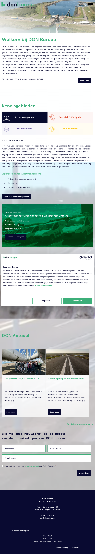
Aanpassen (45, 301)
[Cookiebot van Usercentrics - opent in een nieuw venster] (81, 258)
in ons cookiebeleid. (44, 286)
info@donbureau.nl (47, 518)
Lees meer (10, 412)
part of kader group (47, 501)
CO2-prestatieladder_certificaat (47, 541)
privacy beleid (32, 466)
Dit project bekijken (15, 237)
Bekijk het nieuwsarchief (79, 424)
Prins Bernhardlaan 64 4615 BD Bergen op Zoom (47, 508)
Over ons (84, 80)
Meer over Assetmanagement (16, 196)
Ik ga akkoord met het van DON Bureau (30, 466)
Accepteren (77, 301)
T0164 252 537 (47, 515)
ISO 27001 (47, 538)
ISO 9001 (47, 536)
